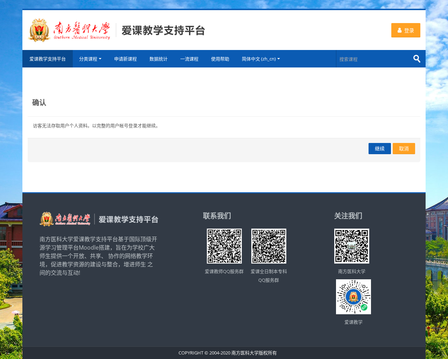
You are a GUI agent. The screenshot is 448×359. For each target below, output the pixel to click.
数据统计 (158, 59)
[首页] (116, 29)
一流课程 (189, 59)
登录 (409, 30)
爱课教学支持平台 (47, 59)
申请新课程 (125, 59)
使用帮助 (220, 59)
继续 (380, 148)
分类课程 (88, 59)
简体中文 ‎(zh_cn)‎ (259, 59)
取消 (404, 148)
